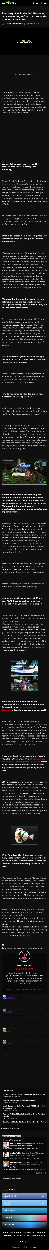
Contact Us (9, 1236)
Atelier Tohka (15, 1153)
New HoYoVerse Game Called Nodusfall (19, 1100)
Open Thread (16, 1233)
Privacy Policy (38, 1236)
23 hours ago (41, 1169)
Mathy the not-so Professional (22, 1143)
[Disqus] (24, 1022)
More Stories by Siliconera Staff (24, 989)
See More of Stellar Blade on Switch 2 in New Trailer (24, 1122)
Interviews (9, 948)
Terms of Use (23, 1236)
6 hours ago (35, 1158)
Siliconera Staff (16, 24)
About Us (41, 1233)
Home (5, 1233)
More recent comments (11, 1179)
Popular (17, 1136)
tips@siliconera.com (29, 1247)
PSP (3, 10)
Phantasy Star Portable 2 (23, 948)
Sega (35, 948)
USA (40, 948)
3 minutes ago (35, 1148)
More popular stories (11, 1128)
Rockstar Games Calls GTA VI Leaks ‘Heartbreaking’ (24, 1095)
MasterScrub (15, 1163)
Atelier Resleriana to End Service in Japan (16, 1148)
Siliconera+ (29, 1233)
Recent (10, 1136)
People (4, 1136)
